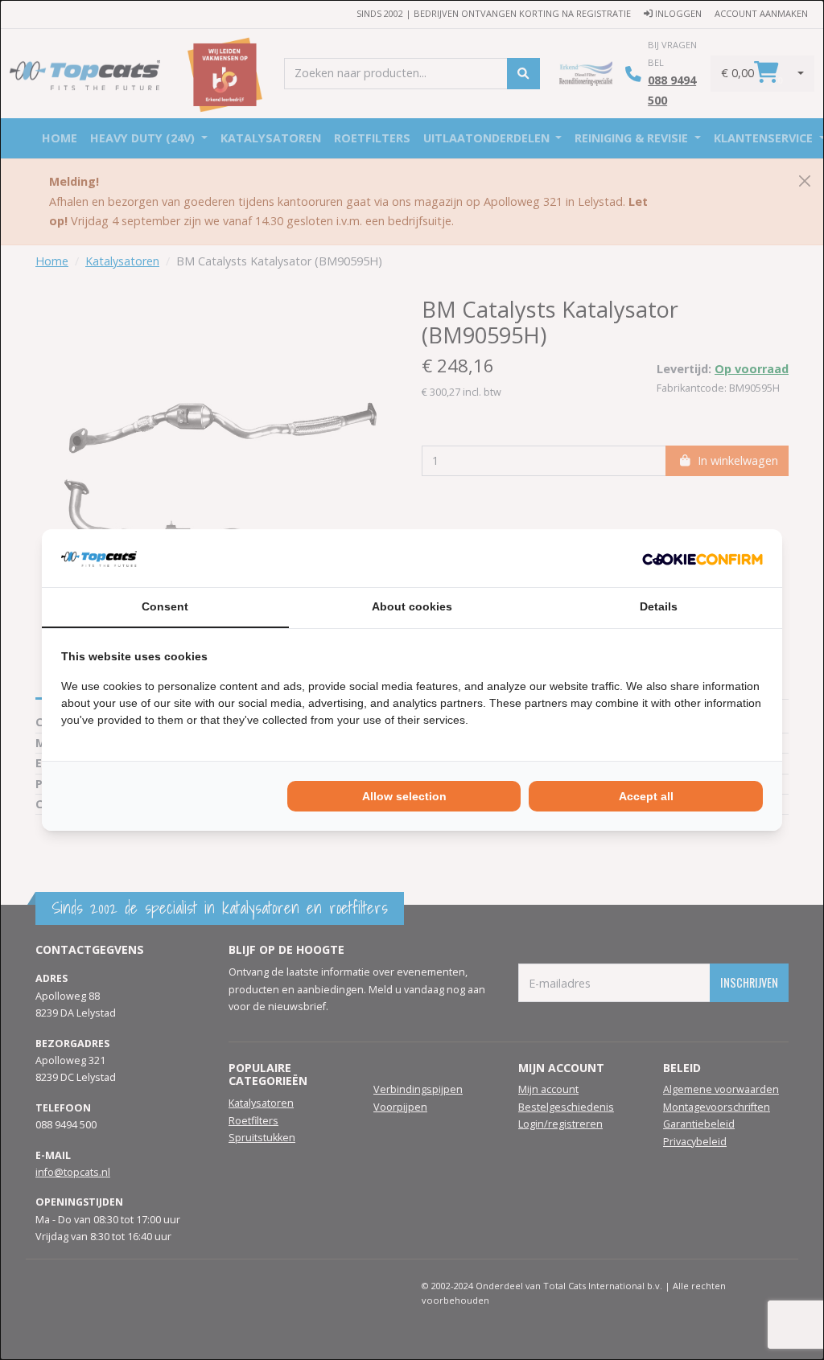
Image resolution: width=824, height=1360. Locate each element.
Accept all (646, 796)
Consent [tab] (165, 606)
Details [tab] (659, 606)
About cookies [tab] (412, 606)
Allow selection (404, 796)
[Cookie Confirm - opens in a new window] (702, 558)
